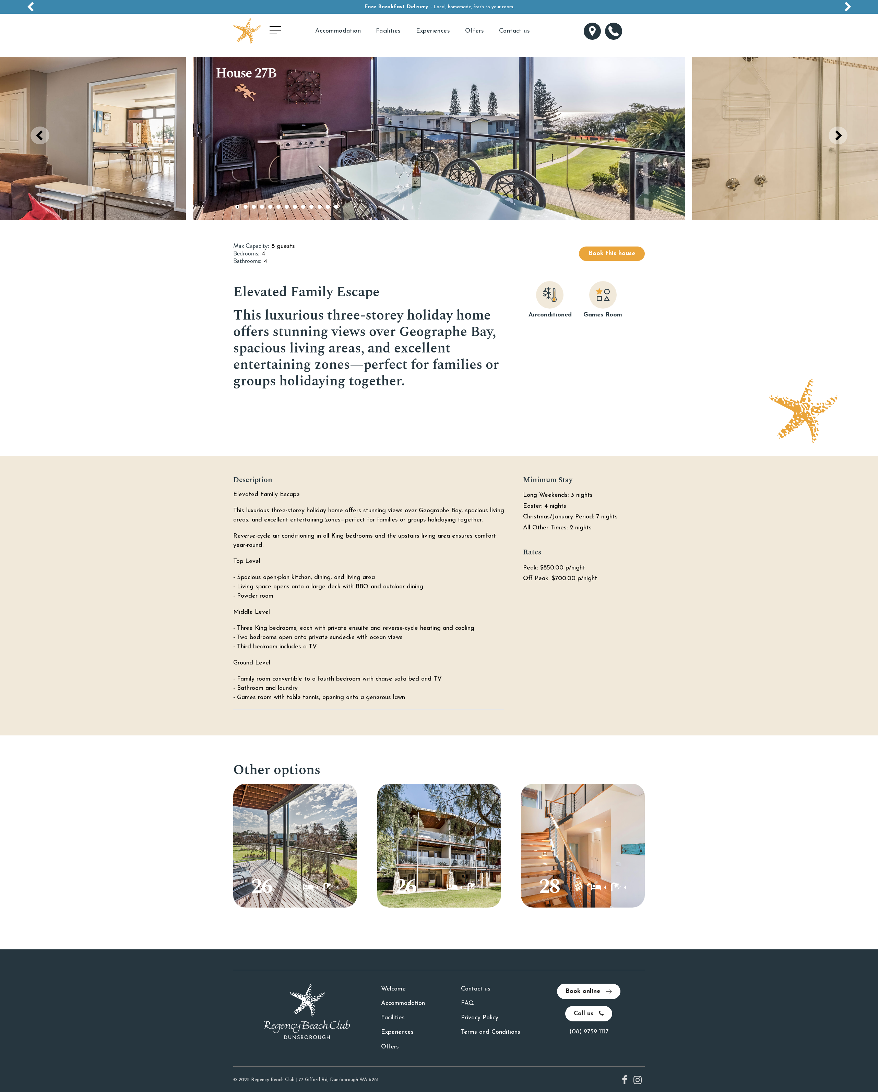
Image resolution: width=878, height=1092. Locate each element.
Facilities (388, 31)
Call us (584, 1014)
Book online (584, 991)
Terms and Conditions (490, 1032)
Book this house (612, 254)
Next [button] (838, 135)
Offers (474, 31)
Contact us (514, 31)
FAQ (467, 1003)
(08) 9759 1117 (588, 1032)
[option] (439, 7)
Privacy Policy (479, 1018)
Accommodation (338, 31)
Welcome (393, 989)
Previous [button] (40, 135)
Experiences (433, 31)
